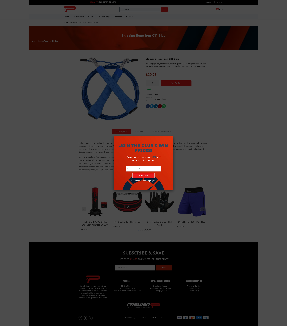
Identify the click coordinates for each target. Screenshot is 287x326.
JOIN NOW (143, 176)
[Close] (169, 140)
